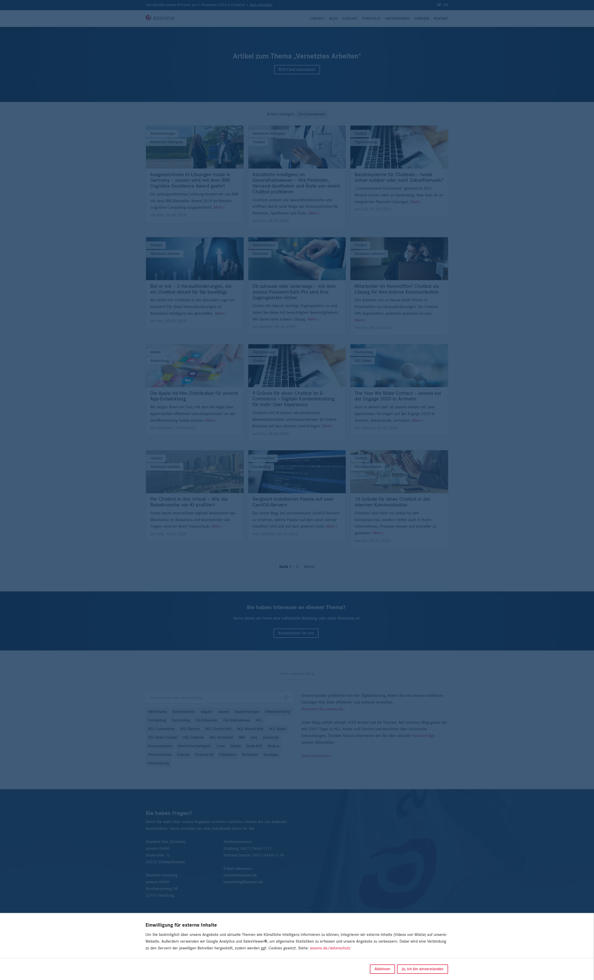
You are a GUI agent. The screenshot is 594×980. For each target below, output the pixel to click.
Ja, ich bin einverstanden (422, 969)
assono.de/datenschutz (330, 948)
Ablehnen (382, 969)
